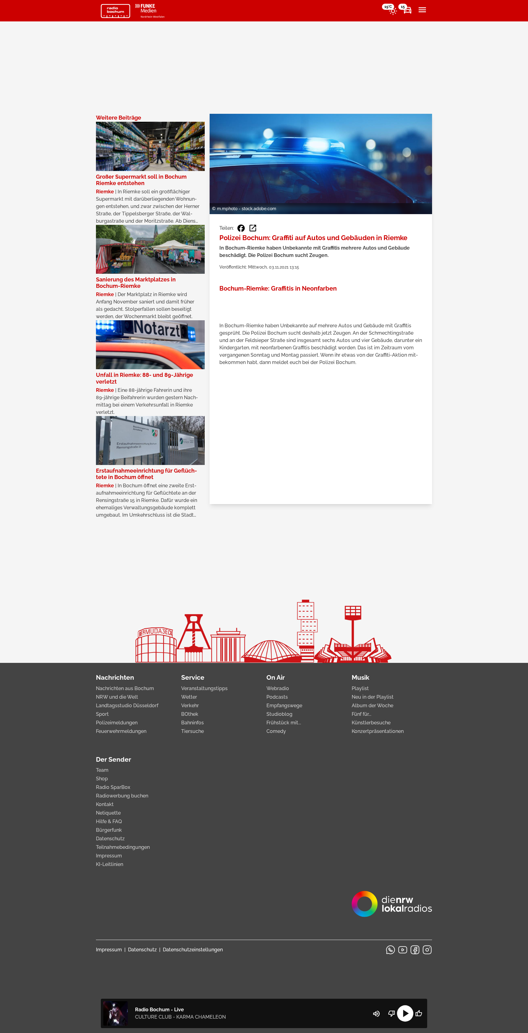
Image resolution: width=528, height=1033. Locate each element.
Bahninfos (192, 723)
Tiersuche (192, 731)
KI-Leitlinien (109, 864)
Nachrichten (115, 677)
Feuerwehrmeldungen (121, 731)
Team (102, 770)
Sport (102, 714)
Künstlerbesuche (371, 723)
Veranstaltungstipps (204, 688)
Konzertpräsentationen (378, 731)
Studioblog (279, 714)
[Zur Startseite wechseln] (115, 11)
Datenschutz (110, 839)
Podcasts (277, 697)
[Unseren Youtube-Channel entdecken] (403, 950)
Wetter (189, 697)
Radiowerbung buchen (122, 796)
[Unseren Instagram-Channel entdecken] (427, 950)
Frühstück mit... (283, 723)
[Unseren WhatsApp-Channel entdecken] (390, 950)
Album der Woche (372, 705)
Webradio (277, 688)
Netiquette (108, 813)
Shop (102, 779)
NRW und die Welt (117, 697)
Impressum (109, 856)
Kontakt (105, 804)
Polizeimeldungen (117, 723)
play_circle (405, 1013)
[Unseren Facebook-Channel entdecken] (415, 950)
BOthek (189, 714)
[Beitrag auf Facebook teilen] (241, 228)
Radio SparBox (113, 787)
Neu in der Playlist (373, 697)
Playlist (360, 688)
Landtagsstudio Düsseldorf (127, 705)
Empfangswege (284, 705)
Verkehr (190, 705)
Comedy (276, 731)
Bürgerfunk (109, 830)
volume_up (376, 1013)
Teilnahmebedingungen (123, 847)
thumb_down (391, 1013)
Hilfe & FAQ (109, 821)
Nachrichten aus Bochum (125, 688)
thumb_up (418, 1013)
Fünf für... (361, 714)
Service (192, 677)
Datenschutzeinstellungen (193, 950)
